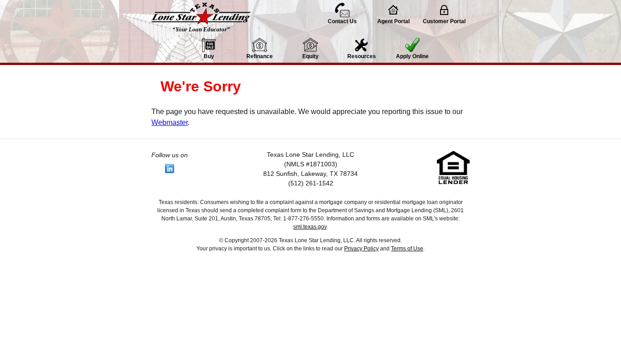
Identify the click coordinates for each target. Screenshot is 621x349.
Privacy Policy (361, 248)
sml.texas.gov (309, 227)
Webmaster (169, 122)
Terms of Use (407, 248)
